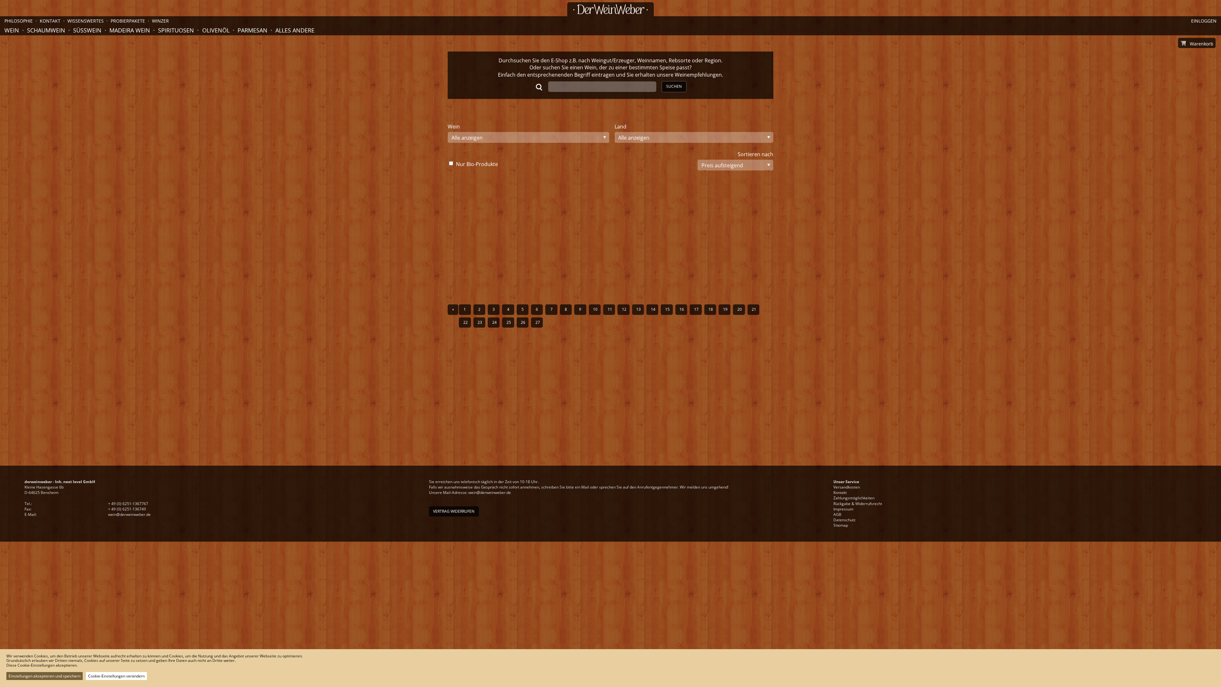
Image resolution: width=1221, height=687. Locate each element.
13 (638, 309)
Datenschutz (844, 520)
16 (681, 309)
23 (480, 322)
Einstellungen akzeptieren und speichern (44, 676)
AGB (837, 514)
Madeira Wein (129, 30)
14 (653, 309)
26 (523, 322)
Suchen (674, 86)
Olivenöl (216, 30)
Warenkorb (1201, 44)
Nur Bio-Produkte (477, 164)
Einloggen (1204, 21)
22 (465, 322)
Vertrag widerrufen (453, 511)
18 (710, 309)
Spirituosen (176, 30)
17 (696, 309)
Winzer (160, 21)
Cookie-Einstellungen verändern (116, 676)
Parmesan (252, 30)
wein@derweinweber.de (129, 514)
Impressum (843, 509)
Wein (11, 30)
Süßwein (87, 30)
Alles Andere (294, 30)
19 (725, 309)
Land (620, 126)
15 (667, 309)
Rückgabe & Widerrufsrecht (857, 503)
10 (595, 309)
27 (537, 322)
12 (624, 309)
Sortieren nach (755, 154)
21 (754, 309)
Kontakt (840, 492)
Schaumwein (46, 30)
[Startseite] (610, 9)
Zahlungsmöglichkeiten (853, 498)
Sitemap (840, 525)
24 (494, 322)
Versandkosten (846, 487)
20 (739, 309)
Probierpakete (128, 21)
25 (509, 322)
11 (610, 309)
